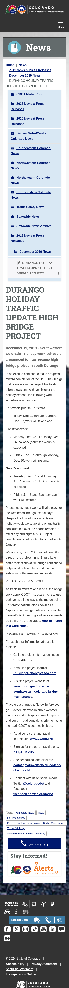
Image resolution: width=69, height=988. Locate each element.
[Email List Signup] (61, 929)
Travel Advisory (16, 828)
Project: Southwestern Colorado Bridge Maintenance (36, 823)
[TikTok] (34, 929)
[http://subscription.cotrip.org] (34, 868)
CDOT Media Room (30, 94)
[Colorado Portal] (33, 983)
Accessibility (15, 964)
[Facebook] (7, 929)
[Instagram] (25, 929)
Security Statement (19, 969)
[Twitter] (16, 929)
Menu (62, 26)
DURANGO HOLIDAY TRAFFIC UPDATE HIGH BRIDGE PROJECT (34, 268)
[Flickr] (7, 938)
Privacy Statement (44, 964)
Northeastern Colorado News (30, 180)
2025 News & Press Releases (27, 121)
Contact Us (20, 920)
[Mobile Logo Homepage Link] (34, 9)
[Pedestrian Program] (16, 912)
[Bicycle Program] (25, 904)
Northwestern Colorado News (31, 165)
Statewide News (27, 216)
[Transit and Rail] (34, 904)
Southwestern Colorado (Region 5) (26, 833)
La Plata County (16, 817)
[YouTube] (43, 929)
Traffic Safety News (30, 207)
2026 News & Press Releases (27, 106)
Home (10, 65)
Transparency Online (21, 974)
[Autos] (7, 912)
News (23, 65)
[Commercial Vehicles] (25, 912)
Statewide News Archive (33, 226)
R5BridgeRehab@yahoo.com (34, 673)
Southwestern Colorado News (31, 195)
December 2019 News (25, 75)
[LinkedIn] (52, 929)
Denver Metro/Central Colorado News (29, 136)
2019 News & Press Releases (30, 70)
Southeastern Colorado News (31, 150)
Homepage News (24, 812)
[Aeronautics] (43, 904)
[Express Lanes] (11, 904)
